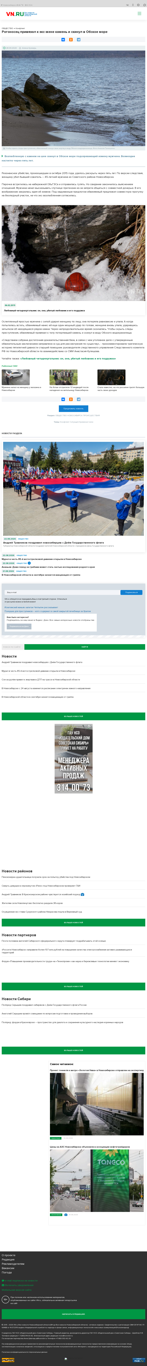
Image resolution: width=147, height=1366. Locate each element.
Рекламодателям (13, 1264)
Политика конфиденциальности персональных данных (24, 1352)
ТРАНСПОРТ (55, 1138)
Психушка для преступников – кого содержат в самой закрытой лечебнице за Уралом (48, 611)
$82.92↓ (28, 5)
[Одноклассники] (71, 39)
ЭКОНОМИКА (56, 1215)
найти (85, 647)
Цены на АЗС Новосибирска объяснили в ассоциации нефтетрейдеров (90, 1146)
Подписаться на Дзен (19, 626)
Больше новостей (73, 716)
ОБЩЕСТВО (23, 539)
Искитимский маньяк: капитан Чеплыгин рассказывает (31, 607)
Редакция (8, 1259)
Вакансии (8, 1268)
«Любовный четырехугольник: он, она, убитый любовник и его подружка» (68, 358)
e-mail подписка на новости (21, 1280)
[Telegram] (78, 39)
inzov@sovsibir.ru (66, 1336)
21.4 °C (19, 5)
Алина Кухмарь (29, 48)
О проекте (8, 1255)
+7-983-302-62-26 (63, 1338)
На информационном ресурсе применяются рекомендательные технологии (33, 1344)
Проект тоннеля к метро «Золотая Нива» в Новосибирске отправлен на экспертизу (97, 1070)
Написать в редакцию (73, 1314)
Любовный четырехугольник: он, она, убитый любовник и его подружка (44, 310)
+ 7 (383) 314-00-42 (25, 1336)
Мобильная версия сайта (16, 1289)
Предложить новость (73, 408)
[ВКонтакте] (63, 39)
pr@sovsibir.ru (41, 1338)
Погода (7, 1272)
